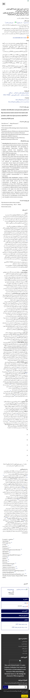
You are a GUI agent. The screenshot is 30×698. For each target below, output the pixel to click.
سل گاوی (11, 93)
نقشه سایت (24, 653)
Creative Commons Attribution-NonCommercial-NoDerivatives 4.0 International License (15, 667)
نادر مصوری (19, 23)
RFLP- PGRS (6, 95)
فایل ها (24, 599)
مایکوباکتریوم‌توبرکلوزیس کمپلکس (21, 93)
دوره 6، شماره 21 (11, 590)
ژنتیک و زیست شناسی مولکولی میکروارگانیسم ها (18, 102)
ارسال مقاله (24, 648)
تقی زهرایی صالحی (9, 23)
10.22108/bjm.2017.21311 (20, 38)
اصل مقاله (24, 210)
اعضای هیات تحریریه (22, 646)
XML (25, 603)
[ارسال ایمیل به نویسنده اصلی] (16, 22)
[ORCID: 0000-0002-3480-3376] (15, 22)
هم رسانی (24, 611)
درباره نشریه (24, 644)
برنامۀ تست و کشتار (25, 95)
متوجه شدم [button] (24, 696)
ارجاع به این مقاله (22, 615)
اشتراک (5, 687)
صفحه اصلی (24, 641)
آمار (25, 620)
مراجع (25, 584)
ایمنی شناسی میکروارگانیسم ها (22, 100)
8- (22, 487)
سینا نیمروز (26, 23)
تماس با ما (25, 651)
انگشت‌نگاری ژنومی (15, 95)
